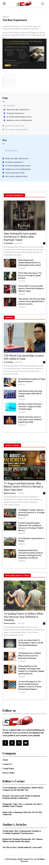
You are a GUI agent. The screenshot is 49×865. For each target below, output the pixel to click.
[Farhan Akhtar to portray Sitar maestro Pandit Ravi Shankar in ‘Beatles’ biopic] (10, 289)
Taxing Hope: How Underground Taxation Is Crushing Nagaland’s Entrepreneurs (22, 832)
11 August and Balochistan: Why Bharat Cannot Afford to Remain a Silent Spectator (23, 486)
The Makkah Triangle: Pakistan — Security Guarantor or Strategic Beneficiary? (31, 512)
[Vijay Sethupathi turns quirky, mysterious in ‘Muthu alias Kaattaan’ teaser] (24, 215)
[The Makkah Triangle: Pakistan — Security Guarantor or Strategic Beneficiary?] (10, 513)
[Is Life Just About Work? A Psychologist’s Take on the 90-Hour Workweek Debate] (10, 643)
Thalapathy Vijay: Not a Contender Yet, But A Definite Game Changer (22, 805)
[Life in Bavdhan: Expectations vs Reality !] (10, 541)
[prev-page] (5, 311)
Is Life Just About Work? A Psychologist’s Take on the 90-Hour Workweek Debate (30, 642)
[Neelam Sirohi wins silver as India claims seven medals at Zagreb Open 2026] (10, 420)
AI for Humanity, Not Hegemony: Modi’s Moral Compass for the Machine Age (23, 789)
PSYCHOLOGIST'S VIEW (17, 575)
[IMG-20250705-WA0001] (24, 68)
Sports (6, 351)
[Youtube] (26, 743)
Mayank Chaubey (10, 493)
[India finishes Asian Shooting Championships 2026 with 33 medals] (10, 394)
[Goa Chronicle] (24, 3)
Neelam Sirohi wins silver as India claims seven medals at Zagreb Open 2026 (30, 419)
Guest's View (8, 479)
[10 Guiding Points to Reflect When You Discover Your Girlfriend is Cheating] (24, 596)
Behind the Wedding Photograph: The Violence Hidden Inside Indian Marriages (23, 840)
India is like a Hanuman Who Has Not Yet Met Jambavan (22, 813)
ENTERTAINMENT (14, 195)
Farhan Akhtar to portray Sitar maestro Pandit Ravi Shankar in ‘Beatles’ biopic (31, 288)
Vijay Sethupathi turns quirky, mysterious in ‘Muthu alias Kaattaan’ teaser (20, 236)
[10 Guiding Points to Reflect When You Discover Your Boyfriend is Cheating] (10, 656)
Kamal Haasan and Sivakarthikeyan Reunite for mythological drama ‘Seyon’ (29, 262)
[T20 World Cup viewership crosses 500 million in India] (24, 338)
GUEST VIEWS (12, 445)
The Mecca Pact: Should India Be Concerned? (22, 847)
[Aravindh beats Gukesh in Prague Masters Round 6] (10, 382)
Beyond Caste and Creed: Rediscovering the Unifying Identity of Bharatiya (21, 797)
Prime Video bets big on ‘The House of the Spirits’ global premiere (30, 275)
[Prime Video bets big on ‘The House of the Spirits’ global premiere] (10, 276)
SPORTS (9, 318)
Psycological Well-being (12, 609)
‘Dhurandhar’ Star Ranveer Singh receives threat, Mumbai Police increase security (31, 301)
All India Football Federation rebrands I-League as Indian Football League (30, 406)
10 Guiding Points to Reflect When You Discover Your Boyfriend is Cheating (29, 655)
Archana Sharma (9, 623)
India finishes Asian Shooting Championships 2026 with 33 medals (30, 393)
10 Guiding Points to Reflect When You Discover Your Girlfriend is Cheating (23, 617)
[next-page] (9, 311)
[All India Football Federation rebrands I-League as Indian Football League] (10, 407)
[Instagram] (12, 743)
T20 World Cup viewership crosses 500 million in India (24, 357)
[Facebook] (5, 743)
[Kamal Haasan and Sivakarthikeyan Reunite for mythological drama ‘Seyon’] (10, 263)
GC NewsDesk (8, 243)
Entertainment (9, 229)
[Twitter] (19, 743)
